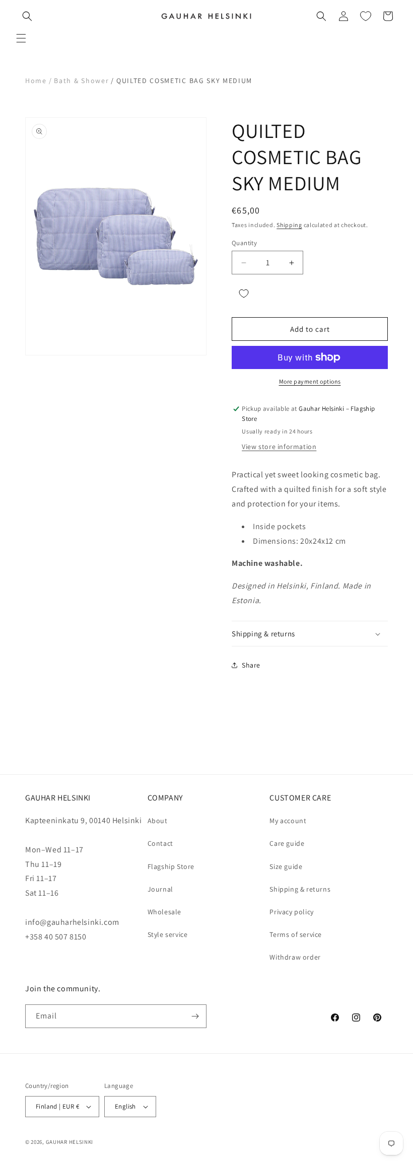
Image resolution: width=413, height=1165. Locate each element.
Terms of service (295, 934)
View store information (279, 446)
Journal (160, 889)
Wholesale (164, 911)
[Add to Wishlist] (244, 293)
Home (36, 80)
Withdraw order (294, 957)
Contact (160, 843)
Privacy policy (291, 911)
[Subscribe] (195, 1016)
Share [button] (251, 665)
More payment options (310, 381)
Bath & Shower (81, 80)
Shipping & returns (299, 889)
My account (287, 820)
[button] (21, 38)
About (158, 820)
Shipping (289, 225)
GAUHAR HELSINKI (70, 1141)
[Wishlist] (366, 16)
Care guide (286, 843)
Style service (168, 934)
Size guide (285, 866)
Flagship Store (171, 866)
